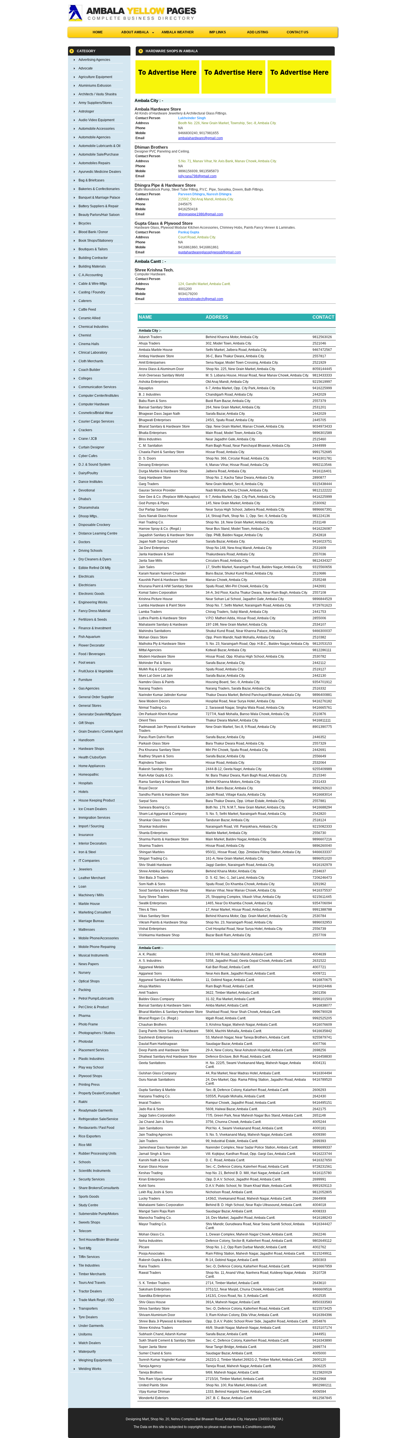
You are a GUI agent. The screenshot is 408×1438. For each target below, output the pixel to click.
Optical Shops (89, 981)
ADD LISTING (257, 32)
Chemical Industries (94, 327)
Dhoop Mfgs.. (89, 516)
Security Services (92, 1179)
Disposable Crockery (94, 525)
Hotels (83, 792)
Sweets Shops (89, 1222)
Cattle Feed (87, 309)
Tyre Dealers (88, 1317)
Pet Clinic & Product (94, 1007)
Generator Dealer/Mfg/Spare (100, 714)
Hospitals (86, 783)
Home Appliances (92, 766)
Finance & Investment (95, 628)
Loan (82, 886)
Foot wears (87, 663)
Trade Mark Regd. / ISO (96, 1300)
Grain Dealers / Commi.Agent (101, 731)
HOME (98, 32)
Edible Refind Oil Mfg (94, 568)
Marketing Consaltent (95, 912)
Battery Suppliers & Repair (99, 206)
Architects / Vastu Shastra (98, 94)
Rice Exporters (90, 1136)
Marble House (89, 904)
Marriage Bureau (91, 921)
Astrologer (86, 111)
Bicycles (85, 223)
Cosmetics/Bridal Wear (96, 413)
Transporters (88, 1308)
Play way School (91, 1067)
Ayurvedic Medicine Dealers (100, 172)
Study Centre (88, 1205)
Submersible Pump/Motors (99, 1214)
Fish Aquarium (89, 637)
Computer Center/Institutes (99, 396)
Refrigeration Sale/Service (98, 1119)
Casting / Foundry (92, 292)
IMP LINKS (217, 32)
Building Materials (92, 266)
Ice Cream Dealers (93, 809)
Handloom (86, 740)
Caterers (85, 301)
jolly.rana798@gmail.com (197, 176)
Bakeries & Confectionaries (99, 189)
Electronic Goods (91, 594)
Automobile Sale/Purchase (99, 154)
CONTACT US (297, 32)
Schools (85, 1162)
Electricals (86, 576)
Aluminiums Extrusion (95, 86)
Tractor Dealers (90, 1291)
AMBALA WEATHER (178, 32)
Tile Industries (89, 1265)
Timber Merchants (92, 1274)
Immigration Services (94, 818)
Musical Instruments (94, 955)
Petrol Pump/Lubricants (96, 998)
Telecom (85, 1231)
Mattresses (87, 930)
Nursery (84, 973)
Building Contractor (93, 258)
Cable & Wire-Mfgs (93, 284)
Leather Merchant (92, 878)
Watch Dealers (90, 1343)
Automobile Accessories (97, 129)
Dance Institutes (91, 482)
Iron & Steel (87, 852)
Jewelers (85, 869)
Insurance (86, 835)
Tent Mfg (85, 1248)
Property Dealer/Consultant (99, 1093)
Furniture (85, 680)
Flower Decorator (92, 645)
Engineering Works (93, 602)
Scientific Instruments (94, 1171)
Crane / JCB (88, 439)
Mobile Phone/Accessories (99, 938)
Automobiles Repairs (94, 163)
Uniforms (85, 1334)
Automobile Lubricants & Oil (99, 146)
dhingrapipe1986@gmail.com (200, 214)
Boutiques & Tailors (93, 249)
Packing (85, 990)
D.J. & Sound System (94, 464)
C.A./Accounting (91, 275)
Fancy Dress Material (94, 611)
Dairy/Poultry (88, 473)
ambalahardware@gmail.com (200, 138)
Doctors (84, 542)
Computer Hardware (94, 404)
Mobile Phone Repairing (97, 947)
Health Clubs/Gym (92, 757)
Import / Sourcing (91, 826)
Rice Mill (85, 1145)
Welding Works (90, 1369)
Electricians (87, 585)
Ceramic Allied (89, 318)
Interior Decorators (93, 843)
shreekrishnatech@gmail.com (200, 299)
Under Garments (91, 1326)
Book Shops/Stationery (96, 241)
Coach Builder (89, 370)
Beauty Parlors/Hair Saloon (99, 215)
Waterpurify (87, 1352)
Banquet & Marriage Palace (99, 197)
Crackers (85, 430)
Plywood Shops (90, 1076)
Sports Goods (89, 1197)
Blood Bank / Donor (93, 232)
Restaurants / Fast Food (96, 1128)
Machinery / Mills (91, 895)
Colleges (85, 378)
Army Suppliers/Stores (95, 103)
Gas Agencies (89, 688)
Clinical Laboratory (93, 352)
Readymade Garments (96, 1110)
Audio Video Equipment (96, 120)
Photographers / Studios (97, 1033)
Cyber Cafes (88, 456)
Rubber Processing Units (97, 1153)
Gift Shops (86, 723)
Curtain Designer (91, 447)
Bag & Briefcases (91, 180)
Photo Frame (88, 1024)
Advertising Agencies (94, 60)
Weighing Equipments (95, 1360)
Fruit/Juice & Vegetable (96, 671)
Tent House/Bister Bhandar (99, 1240)
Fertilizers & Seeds (93, 619)
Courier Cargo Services (96, 421)
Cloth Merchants (91, 361)
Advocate (86, 68)
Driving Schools (90, 551)
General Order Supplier (96, 697)
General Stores (90, 706)
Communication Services (97, 387)
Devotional (87, 490)
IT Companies (89, 861)
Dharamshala (89, 508)
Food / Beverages (92, 654)
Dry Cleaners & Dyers (95, 559)
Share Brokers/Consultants (99, 1188)
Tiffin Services (89, 1257)
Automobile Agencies (94, 137)
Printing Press (89, 1085)
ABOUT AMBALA (136, 32)
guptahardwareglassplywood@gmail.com (209, 252)
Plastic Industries (91, 1059)
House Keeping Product (97, 800)
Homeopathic (89, 775)
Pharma (84, 1016)
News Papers (89, 964)
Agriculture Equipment (95, 77)
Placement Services (94, 1050)
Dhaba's (85, 499)
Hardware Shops (91, 749)
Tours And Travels (92, 1283)
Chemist (85, 335)
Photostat (86, 1041)
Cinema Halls (89, 344)
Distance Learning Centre (98, 533)
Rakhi (83, 1102)
